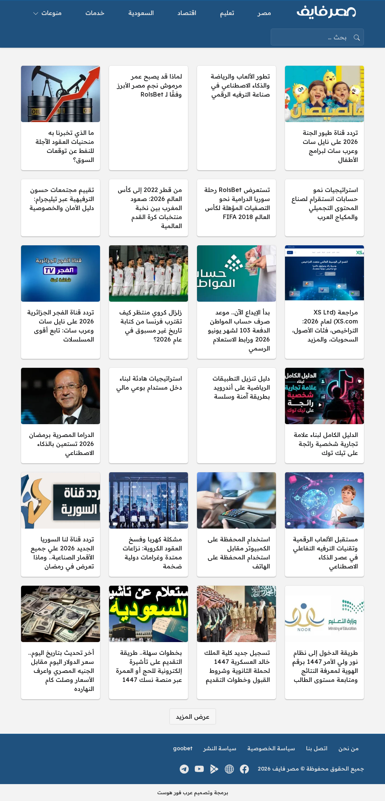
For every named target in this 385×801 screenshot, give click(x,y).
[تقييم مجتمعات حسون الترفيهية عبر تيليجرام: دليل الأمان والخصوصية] (60, 207)
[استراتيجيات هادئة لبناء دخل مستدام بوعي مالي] (148, 415)
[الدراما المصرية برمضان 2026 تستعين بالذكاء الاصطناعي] (60, 415)
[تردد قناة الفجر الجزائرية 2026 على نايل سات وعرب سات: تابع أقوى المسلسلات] (60, 302)
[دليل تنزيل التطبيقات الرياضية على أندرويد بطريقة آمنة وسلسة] (236, 415)
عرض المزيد (192, 716)
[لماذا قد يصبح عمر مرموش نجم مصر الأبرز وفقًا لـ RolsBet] (148, 118)
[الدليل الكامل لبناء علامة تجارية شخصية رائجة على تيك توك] (324, 415)
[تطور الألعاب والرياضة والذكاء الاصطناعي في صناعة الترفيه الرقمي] (236, 118)
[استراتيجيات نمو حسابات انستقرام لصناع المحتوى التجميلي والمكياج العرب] (324, 207)
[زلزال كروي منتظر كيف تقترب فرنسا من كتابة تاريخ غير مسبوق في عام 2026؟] (148, 302)
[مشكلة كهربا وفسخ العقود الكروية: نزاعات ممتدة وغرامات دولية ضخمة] (148, 524)
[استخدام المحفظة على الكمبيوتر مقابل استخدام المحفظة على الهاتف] (236, 524)
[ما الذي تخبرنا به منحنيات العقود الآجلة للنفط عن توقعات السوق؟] (60, 118)
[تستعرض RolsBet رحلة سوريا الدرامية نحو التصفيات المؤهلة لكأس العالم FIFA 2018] (236, 207)
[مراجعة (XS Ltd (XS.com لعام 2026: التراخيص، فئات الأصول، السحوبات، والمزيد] (324, 302)
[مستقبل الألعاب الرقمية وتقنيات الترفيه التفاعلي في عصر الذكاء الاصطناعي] (324, 524)
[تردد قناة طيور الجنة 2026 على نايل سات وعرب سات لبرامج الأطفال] (324, 118)
